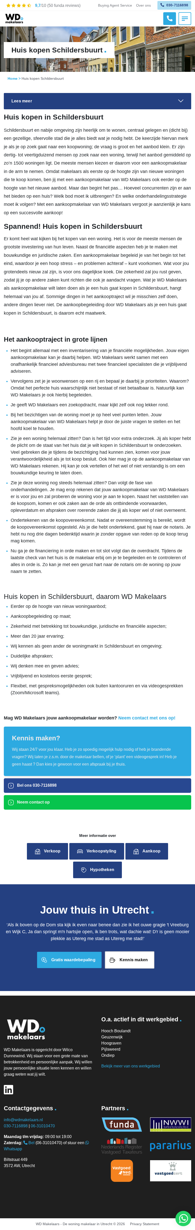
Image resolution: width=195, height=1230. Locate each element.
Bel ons (36, 785)
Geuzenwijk (112, 1037)
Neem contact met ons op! (146, 717)
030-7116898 (176, 5)
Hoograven (111, 1043)
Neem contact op (33, 802)
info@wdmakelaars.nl (23, 1120)
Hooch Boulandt (116, 1031)
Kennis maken (134, 960)
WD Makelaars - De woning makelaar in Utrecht (74, 1224)
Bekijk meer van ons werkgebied (130, 1066)
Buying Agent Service (115, 5)
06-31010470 (43, 1126)
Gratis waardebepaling (73, 960)
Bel (31, 1143)
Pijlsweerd (110, 1049)
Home (13, 78)
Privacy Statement (144, 1224)
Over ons (143, 5)
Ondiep (108, 1055)
